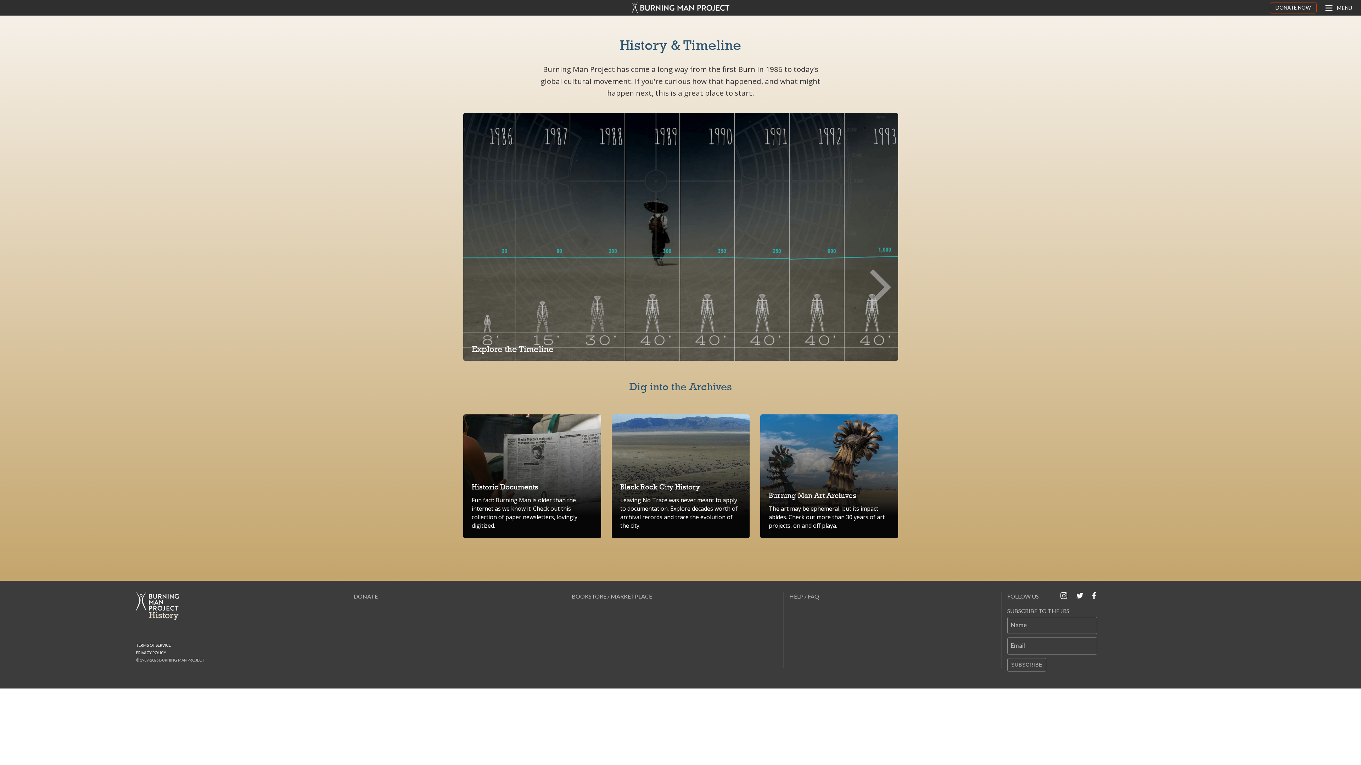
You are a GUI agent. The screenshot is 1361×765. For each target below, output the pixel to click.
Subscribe (1026, 665)
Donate (366, 596)
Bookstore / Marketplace (612, 596)
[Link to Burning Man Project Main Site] (680, 7)
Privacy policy (151, 652)
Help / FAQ (804, 596)
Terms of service (153, 645)
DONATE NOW (1293, 8)
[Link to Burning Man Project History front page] (160, 606)
